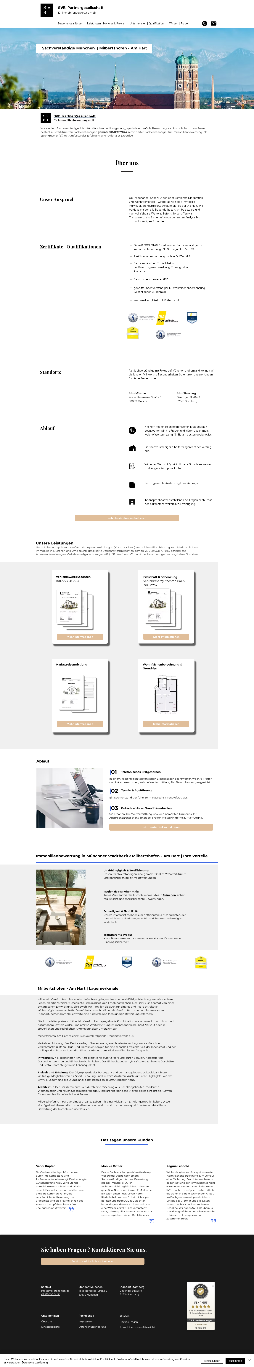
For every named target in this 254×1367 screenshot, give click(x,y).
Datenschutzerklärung (35, 1362)
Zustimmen (235, 1361)
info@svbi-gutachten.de (55, 1290)
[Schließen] (249, 1360)
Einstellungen (212, 1361)
